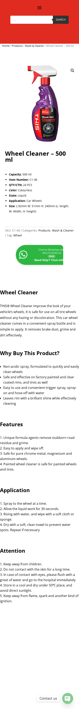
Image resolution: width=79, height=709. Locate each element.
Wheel (17, 235)
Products (17, 46)
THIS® (5, 306)
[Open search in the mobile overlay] (39, 20)
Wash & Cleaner (34, 46)
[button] (72, 70)
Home (6, 46)
